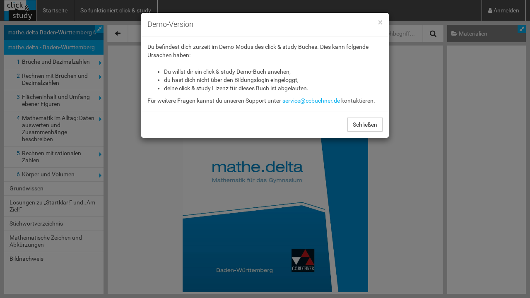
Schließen (365, 124)
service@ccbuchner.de (311, 100)
